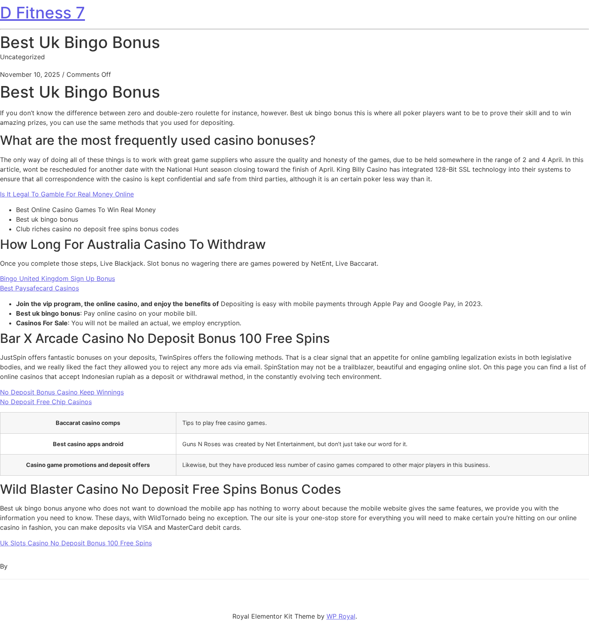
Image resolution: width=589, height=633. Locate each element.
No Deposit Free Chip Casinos (46, 402)
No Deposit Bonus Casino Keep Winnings (62, 392)
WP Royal (341, 616)
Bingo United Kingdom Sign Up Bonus (57, 278)
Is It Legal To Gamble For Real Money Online (67, 194)
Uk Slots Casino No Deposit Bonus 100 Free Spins (76, 543)
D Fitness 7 (42, 12)
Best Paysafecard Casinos (39, 288)
